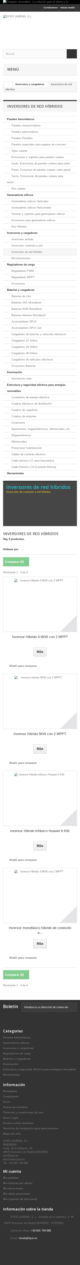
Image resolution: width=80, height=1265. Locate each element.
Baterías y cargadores (20, 289)
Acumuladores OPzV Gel (26, 327)
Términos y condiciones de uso (23, 1112)
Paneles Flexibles (22, 138)
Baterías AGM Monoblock (26, 308)
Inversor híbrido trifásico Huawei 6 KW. (40, 831)
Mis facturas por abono (17, 1183)
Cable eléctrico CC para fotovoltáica (32, 460)
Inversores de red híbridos (26, 251)
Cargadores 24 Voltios (24, 346)
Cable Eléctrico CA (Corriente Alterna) (33, 467)
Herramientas (15, 473)
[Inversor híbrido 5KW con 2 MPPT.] (40, 701)
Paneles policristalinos (24, 131)
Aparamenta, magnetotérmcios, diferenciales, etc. (41, 429)
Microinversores (20, 258)
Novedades (10, 1091)
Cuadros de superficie (24, 410)
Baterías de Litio (21, 296)
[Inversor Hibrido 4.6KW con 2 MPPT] (40, 604)
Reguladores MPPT (23, 277)
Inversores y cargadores (22, 232)
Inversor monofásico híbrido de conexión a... (40, 930)
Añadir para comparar (23, 665)
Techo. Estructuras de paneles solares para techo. (35, 179)
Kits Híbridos (19, 226)
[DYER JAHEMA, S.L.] (40, 27)
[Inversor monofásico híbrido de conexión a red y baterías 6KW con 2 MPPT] (40, 895)
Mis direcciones (13, 1188)
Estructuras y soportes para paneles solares (37, 157)
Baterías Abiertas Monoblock (28, 315)
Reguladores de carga (21, 264)
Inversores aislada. (22, 239)
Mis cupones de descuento (20, 1199)
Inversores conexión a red (26, 245)
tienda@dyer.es (28, 1238)
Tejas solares (19, 150)
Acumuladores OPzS (24, 321)
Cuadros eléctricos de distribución (31, 403)
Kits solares (18, 188)
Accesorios (18, 283)
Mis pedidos (11, 1177)
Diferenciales (19, 441)
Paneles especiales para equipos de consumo (38, 144)
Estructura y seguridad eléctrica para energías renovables (36, 388)
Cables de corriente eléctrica (28, 454)
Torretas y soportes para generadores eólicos (38, 213)
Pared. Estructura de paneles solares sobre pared (40, 169)
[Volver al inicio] (7, 84)
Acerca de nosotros (15, 1107)
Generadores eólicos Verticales (29, 201)
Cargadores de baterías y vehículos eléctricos (38, 334)
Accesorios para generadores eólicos (33, 220)
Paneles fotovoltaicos (20, 119)
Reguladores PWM (22, 270)
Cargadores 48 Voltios (24, 353)
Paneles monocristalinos (26, 125)
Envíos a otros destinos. (18, 1123)
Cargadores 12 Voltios (24, 340)
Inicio (6, 1101)
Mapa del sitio (12, 1133)
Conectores (18, 422)
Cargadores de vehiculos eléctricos (32, 359)
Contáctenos (51, 7)
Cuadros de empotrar (23, 416)
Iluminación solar (21, 378)
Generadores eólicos (20, 194)
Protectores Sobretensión (26, 448)
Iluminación (14, 372)
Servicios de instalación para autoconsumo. (31, 1128)
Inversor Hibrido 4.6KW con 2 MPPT (40, 637)
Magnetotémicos (21, 435)
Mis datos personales (16, 1193)
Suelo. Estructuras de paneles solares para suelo (40, 163)
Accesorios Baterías (23, 365)
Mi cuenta (12, 1171)
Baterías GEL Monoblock (26, 302)
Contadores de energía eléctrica (30, 397)
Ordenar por (10, 549)
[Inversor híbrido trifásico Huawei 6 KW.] (40, 798)
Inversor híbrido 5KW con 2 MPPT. (40, 734)
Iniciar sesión (68, 7)
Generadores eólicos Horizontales (31, 207)
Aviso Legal (10, 1117)
